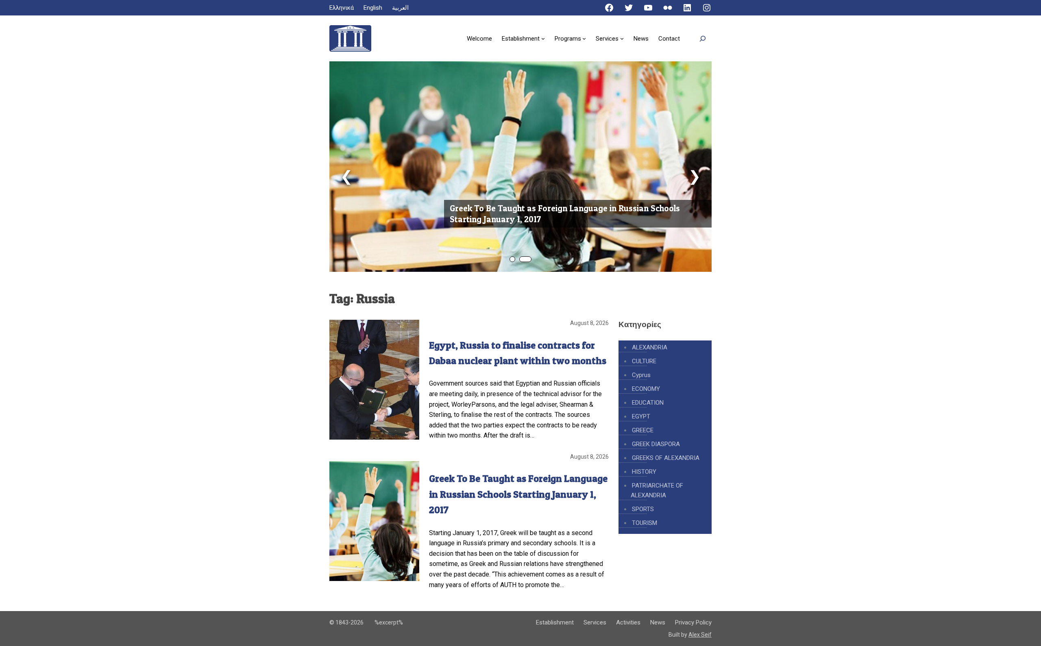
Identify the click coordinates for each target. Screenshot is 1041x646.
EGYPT (641, 416)
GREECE (642, 430)
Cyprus (641, 375)
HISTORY (644, 471)
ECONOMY (646, 388)
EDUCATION (648, 402)
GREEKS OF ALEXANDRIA (665, 458)
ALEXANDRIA (649, 347)
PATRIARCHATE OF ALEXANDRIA (657, 490)
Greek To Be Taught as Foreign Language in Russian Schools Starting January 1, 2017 (565, 213)
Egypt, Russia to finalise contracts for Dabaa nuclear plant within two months (517, 352)
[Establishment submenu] (543, 38)
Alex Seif (700, 634)
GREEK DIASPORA (656, 444)
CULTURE (644, 361)
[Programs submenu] (584, 38)
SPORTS (643, 509)
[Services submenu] (622, 38)
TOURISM (644, 523)
